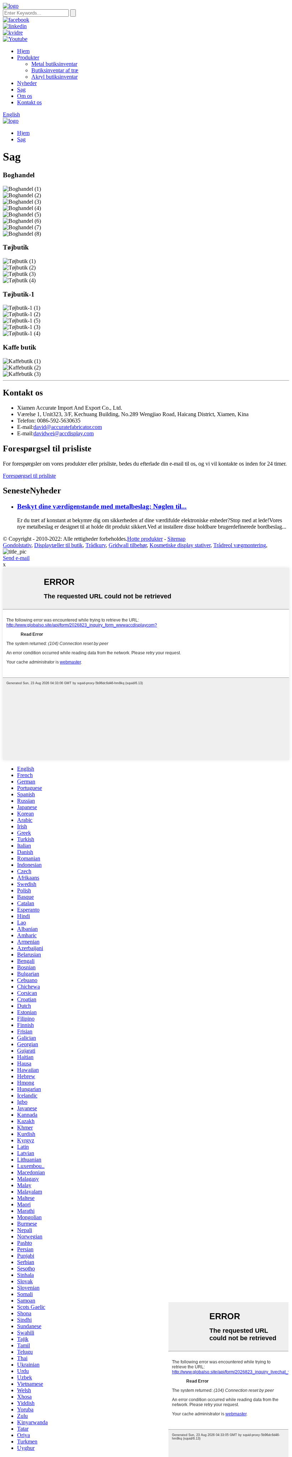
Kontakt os (29, 102)
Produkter (28, 57)
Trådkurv (95, 545)
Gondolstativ (17, 545)
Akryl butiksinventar (54, 77)
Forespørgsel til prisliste (29, 476)
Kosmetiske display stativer (180, 545)
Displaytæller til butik (58, 545)
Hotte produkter (145, 539)
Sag (21, 90)
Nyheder (27, 83)
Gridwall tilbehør (128, 545)
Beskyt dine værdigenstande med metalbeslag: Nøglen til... (102, 506)
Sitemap (176, 539)
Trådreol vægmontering (239, 545)
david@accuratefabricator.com (67, 427)
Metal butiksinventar (54, 64)
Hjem (23, 51)
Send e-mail (16, 558)
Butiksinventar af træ (54, 70)
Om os (24, 96)
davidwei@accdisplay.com (63, 433)
